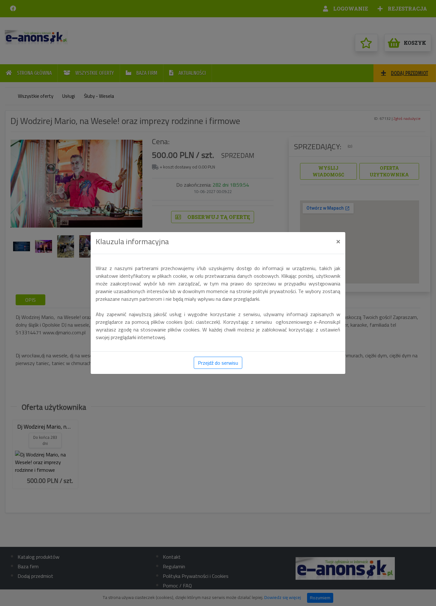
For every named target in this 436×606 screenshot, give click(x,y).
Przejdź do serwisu (218, 363)
